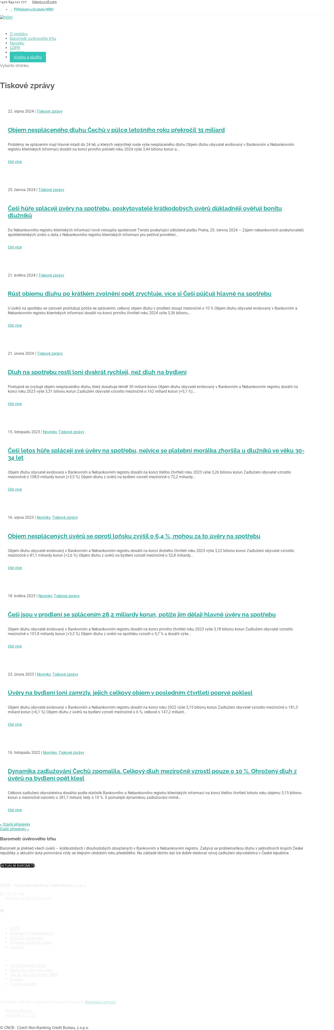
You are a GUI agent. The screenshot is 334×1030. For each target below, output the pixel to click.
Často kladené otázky (28, 965)
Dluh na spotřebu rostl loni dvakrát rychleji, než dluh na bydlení (97, 372)
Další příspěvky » (14, 829)
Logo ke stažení (23, 984)
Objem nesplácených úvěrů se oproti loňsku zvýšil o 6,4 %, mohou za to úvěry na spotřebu (134, 536)
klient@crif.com (18, 1010)
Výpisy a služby (28, 57)
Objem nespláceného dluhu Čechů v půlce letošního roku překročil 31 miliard (116, 129)
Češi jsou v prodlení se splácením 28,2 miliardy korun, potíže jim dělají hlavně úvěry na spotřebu (142, 614)
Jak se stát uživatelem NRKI (34, 974)
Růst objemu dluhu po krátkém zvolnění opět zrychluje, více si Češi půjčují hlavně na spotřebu (139, 293)
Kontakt (16, 979)
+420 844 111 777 (20, 1015)
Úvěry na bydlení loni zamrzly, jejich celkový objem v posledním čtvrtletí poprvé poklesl (130, 692)
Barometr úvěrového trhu (33, 38)
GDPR (15, 47)
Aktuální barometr (17, 865)
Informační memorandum (32, 933)
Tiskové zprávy (50, 111)
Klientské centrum (100, 1002)
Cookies (16, 947)
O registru (19, 34)
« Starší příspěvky (15, 824)
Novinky (17, 43)
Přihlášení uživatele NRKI (34, 9)
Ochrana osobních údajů (31, 942)
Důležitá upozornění (27, 937)
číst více (15, 161)
